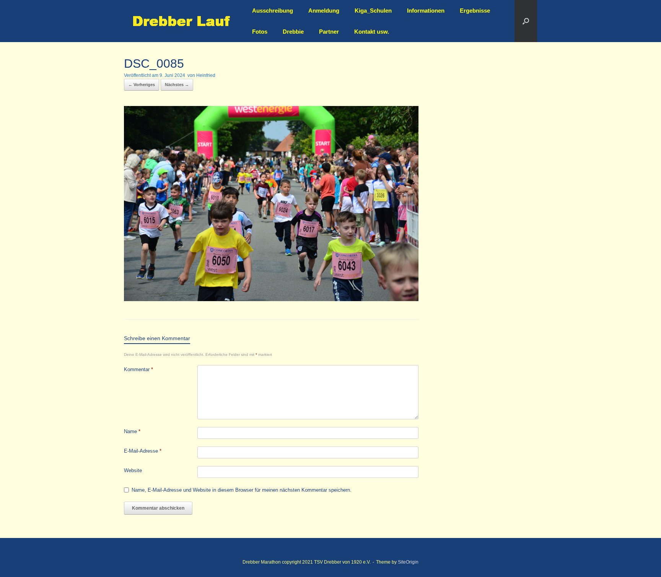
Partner (329, 31)
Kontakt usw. (371, 31)
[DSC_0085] (271, 299)
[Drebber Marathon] (181, 21)
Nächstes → (177, 84)
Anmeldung (323, 10)
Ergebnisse (475, 10)
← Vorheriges (141, 84)
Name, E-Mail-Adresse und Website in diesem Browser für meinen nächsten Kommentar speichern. (242, 490)
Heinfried (205, 75)
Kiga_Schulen (373, 10)
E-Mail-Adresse (142, 451)
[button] (525, 21)
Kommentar (138, 369)
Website (133, 470)
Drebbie (293, 31)
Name (132, 431)
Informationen (425, 10)
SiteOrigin (408, 562)
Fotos (259, 31)
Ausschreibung (272, 10)
